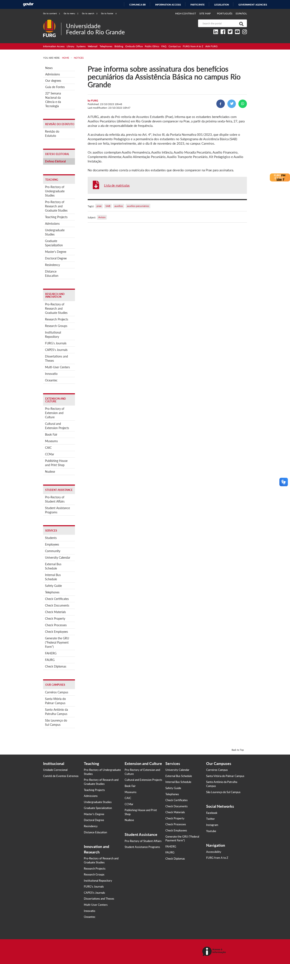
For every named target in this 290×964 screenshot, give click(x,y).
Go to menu (71, 13)
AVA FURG (211, 46)
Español (241, 13)
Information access (168, 4)
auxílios (118, 206)
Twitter (210, 818)
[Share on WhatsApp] (242, 104)
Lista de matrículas (117, 185)
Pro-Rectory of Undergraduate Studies (55, 191)
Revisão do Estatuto (52, 133)
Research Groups (56, 326)
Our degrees (53, 80)
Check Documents (57, 605)
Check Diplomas (55, 666)
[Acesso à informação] (214, 951)
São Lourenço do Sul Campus (56, 722)
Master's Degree (55, 251)
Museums (51, 441)
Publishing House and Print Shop (56, 463)
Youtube (211, 831)
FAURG (50, 660)
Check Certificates (57, 599)
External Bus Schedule (53, 566)
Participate (197, 4)
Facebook (211, 812)
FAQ (163, 46)
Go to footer (109, 13)
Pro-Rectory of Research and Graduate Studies (56, 206)
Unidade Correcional (55, 769)
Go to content (51, 13)
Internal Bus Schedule (53, 577)
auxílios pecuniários (138, 206)
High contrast (185, 13)
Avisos (102, 217)
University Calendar (57, 557)
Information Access (54, 46)
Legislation (221, 4)
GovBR (28, 4)
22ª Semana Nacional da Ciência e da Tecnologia (53, 99)
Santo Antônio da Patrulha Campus (56, 712)
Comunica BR (137, 4)
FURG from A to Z (193, 46)
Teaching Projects (56, 217)
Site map (205, 13)
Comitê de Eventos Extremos (61, 776)
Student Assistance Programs (57, 510)
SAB (108, 206)
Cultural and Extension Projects (57, 426)
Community (52, 551)
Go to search (89, 13)
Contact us (175, 46)
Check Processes (56, 625)
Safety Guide (53, 585)
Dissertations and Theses (56, 358)
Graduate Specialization (54, 243)
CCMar (49, 454)
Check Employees (56, 631)
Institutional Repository (53, 334)
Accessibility (213, 851)
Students (51, 538)
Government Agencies (252, 4)
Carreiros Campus (56, 692)
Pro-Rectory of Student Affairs (55, 499)
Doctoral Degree (56, 258)
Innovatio (51, 373)
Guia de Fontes (55, 87)
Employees (52, 544)
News (49, 68)
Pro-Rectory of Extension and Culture (54, 413)
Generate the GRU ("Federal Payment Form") (57, 642)
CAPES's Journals (56, 350)
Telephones (106, 46)
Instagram (212, 825)
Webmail (92, 46)
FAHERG (50, 653)
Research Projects (56, 319)
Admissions (52, 74)
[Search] (240, 23)
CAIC (48, 447)
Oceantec (51, 380)
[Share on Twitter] (231, 104)
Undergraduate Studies (55, 232)
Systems (81, 46)
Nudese (50, 471)
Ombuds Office (134, 46)
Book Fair (51, 434)
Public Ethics (152, 46)
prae (99, 206)
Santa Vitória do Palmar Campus (55, 701)
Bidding (118, 46)
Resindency (52, 265)
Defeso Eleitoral (55, 161)
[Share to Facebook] (220, 104)
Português (225, 13)
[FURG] (52, 21)
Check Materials (55, 612)
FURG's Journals (55, 343)
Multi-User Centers (57, 367)
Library (70, 46)
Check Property (55, 618)
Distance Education (51, 273)
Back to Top (238, 749)
